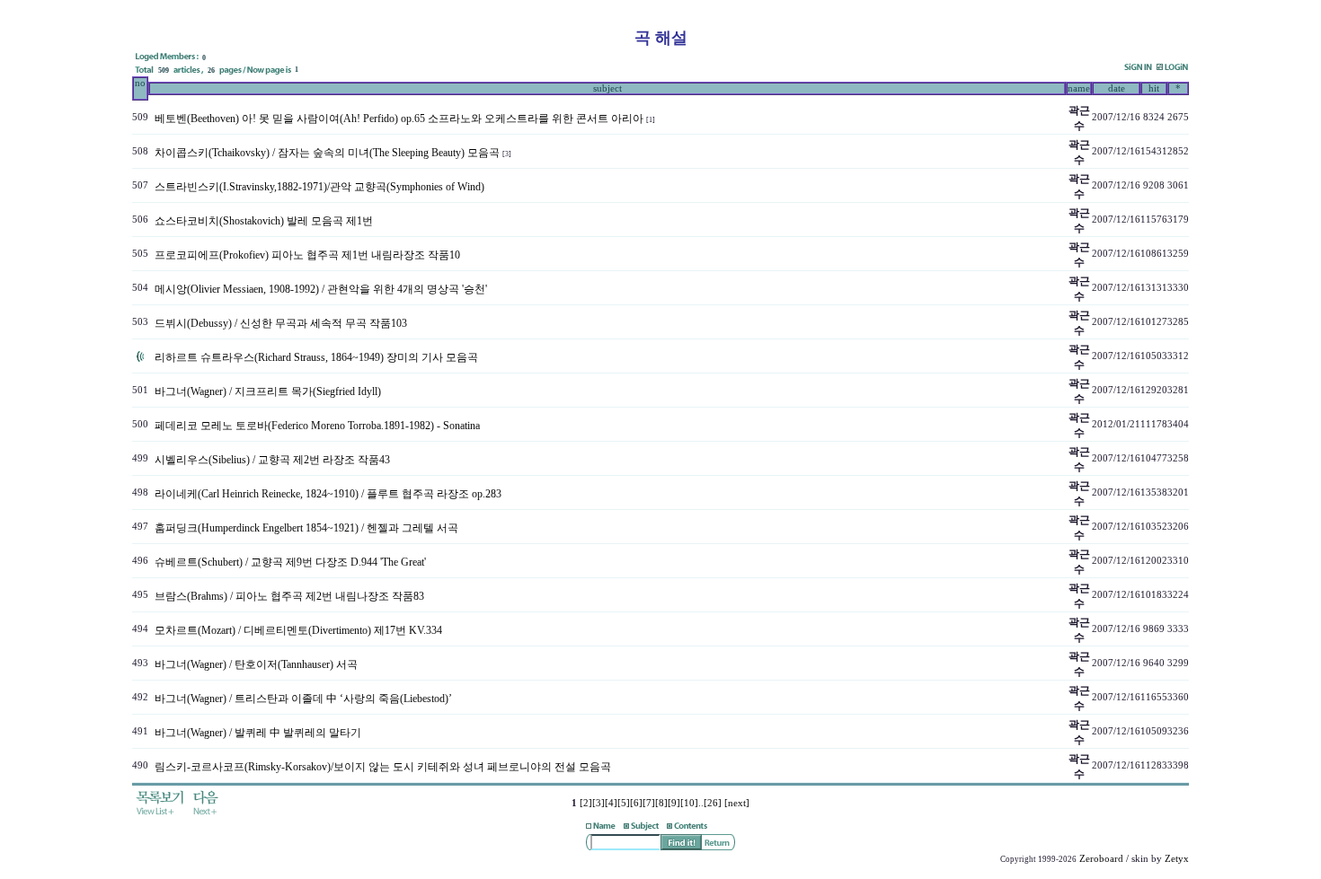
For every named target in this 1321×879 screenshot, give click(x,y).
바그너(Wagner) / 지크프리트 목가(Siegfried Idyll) (268, 391)
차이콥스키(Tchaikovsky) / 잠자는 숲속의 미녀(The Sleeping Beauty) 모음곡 (327, 152)
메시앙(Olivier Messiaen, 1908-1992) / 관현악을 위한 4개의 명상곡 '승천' (321, 289)
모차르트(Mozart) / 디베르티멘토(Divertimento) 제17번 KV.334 (298, 630)
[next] (736, 803)
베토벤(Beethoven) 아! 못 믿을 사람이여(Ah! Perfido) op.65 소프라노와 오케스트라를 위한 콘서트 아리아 (399, 118)
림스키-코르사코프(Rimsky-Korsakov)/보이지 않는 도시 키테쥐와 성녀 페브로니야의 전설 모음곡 (383, 766)
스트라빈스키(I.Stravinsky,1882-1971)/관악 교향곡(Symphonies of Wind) (319, 186)
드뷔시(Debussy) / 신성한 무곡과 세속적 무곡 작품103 (281, 323)
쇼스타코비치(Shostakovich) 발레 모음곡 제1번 (264, 221)
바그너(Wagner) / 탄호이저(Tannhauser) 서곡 (256, 664)
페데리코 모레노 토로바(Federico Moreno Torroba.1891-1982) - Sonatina (317, 425)
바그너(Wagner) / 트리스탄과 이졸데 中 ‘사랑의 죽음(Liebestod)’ (303, 698)
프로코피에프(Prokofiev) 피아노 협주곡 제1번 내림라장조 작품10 (307, 255)
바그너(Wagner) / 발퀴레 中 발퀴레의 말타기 (258, 732)
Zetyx (1177, 859)
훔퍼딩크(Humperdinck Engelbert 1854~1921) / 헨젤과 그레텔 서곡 (306, 528)
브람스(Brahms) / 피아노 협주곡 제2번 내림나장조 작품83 (289, 596)
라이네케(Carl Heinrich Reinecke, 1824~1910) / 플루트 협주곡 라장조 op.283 (328, 494)
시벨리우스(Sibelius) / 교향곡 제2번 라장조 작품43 (272, 459)
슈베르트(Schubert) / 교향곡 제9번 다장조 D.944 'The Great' (290, 562)
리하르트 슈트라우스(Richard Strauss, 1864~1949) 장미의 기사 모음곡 (316, 357)
